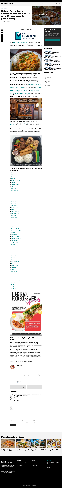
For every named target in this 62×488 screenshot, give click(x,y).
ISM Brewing (14, 217)
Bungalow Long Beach (15, 199)
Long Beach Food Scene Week (27, 361)
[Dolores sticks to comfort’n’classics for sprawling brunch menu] (54, 443)
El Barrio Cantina (14, 207)
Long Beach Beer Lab (15, 228)
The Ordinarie (14, 246)
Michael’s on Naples (14, 87)
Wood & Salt (13, 288)
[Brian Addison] (12, 374)
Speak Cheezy (14, 273)
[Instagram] (17, 382)
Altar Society (13, 176)
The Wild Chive (14, 286)
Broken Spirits (14, 197)
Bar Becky (13, 192)
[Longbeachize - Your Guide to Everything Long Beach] (7, 4)
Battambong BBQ (14, 194)
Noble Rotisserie (14, 240)
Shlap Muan (13, 267)
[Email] (2, 39)
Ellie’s (12, 209)
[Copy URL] (2, 41)
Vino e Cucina (14, 282)
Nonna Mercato (14, 242)
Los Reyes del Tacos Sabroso (17, 230)
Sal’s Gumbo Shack (15, 261)
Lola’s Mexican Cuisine (16, 226)
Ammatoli (13, 178)
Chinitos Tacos (14, 205)
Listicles (19, 361)
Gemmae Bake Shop (15, 211)
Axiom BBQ (13, 186)
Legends (13, 223)
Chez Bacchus (14, 203)
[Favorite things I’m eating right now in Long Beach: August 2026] (8, 443)
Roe (12, 259)
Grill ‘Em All (13, 215)
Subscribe (52, 40)
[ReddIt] (2, 37)
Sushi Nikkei (13, 277)
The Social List (14, 271)
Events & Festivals (4, 8)
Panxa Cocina (14, 248)
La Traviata (13, 221)
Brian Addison (19, 365)
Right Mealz (13, 257)
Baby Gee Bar (14, 188)
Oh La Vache (13, 244)
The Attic (13, 182)
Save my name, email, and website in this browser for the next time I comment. (23, 422)
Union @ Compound (15, 280)
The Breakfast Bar (14, 196)
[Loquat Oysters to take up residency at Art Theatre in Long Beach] (23, 443)
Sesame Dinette (14, 265)
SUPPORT (49, 460)
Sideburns (13, 269)
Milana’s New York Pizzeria (16, 238)
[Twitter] (2, 32)
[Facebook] (2, 30)
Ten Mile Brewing (14, 279)
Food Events (15, 361)
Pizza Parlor (13, 251)
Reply (14, 397)
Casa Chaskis (14, 201)
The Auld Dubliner (15, 184)
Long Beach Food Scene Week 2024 (20, 42)
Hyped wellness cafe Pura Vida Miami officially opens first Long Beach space (38, 450)
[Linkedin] (18, 382)
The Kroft (13, 219)
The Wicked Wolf (14, 284)
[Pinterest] (2, 35)
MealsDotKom (14, 234)
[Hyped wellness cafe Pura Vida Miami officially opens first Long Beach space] (38, 443)
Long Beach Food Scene (47, 51)
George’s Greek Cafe (15, 213)
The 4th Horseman (15, 172)
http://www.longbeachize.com (20, 366)
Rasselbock (13, 255)
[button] (42, 3)
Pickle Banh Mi (14, 250)
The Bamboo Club (14, 190)
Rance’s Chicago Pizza (15, 253)
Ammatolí (33, 86)
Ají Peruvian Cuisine (15, 180)
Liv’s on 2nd (13, 224)
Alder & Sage (13, 174)
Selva (38, 86)
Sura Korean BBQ (14, 275)
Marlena (22, 87)
